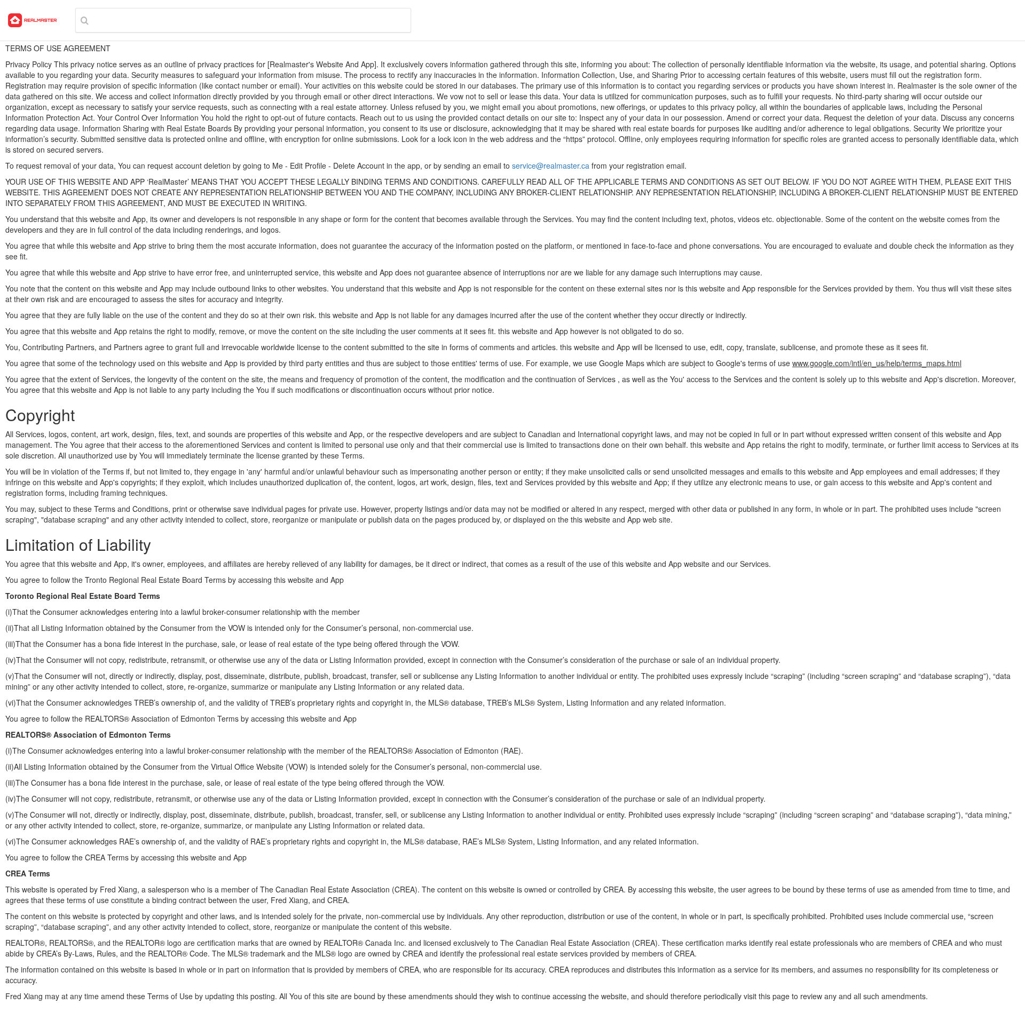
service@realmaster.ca (550, 165)
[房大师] (32, 20)
